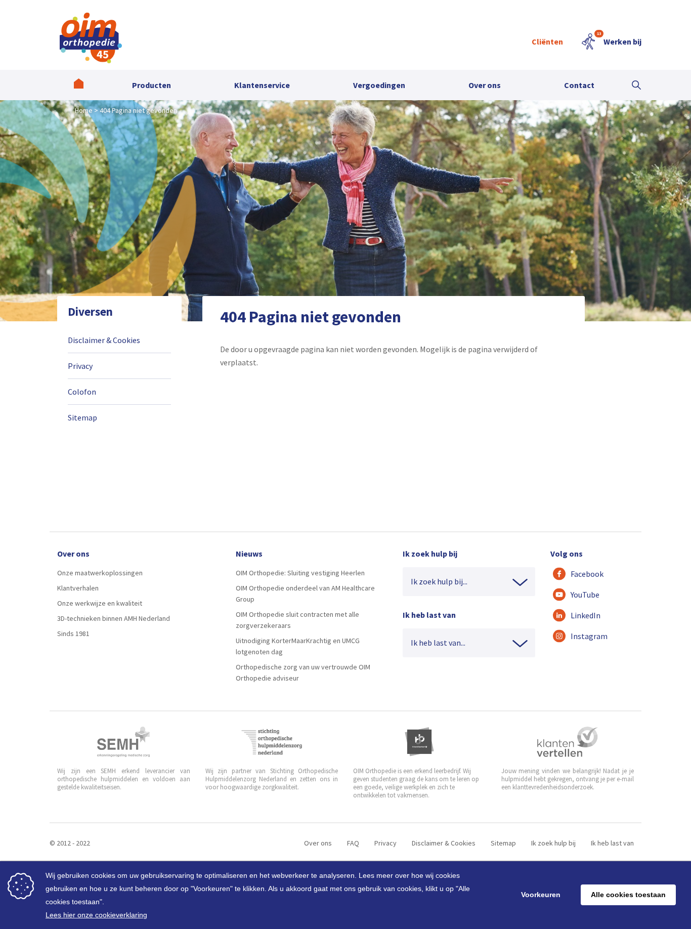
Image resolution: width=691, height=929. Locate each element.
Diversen (90, 311)
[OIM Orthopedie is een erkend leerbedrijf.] (419, 742)
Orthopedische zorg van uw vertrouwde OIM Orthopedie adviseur (303, 672)
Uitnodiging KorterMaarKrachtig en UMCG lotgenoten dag (298, 646)
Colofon (82, 392)
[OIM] (91, 38)
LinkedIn (585, 615)
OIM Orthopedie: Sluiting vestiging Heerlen (300, 572)
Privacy (80, 366)
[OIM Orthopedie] (78, 85)
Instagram (589, 636)
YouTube (585, 594)
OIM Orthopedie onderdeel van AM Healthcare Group (305, 593)
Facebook (587, 574)
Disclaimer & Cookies (104, 340)
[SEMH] (123, 742)
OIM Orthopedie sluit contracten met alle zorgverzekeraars (297, 620)
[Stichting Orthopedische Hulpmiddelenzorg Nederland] (272, 742)
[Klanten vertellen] (567, 742)
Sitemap (82, 417)
